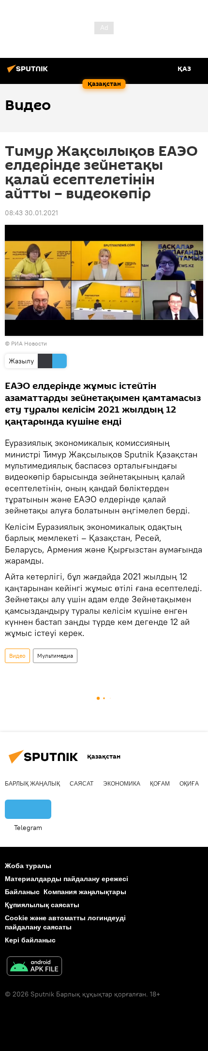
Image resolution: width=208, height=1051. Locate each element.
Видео (17, 655)
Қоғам (160, 783)
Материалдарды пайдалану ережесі (66, 879)
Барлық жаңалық (32, 783)
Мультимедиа (55, 655)
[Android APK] (34, 967)
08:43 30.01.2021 (31, 212)
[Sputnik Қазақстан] (29, 72)
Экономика (121, 783)
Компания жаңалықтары (85, 892)
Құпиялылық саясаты (42, 905)
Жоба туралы (28, 866)
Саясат (81, 783)
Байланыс (22, 892)
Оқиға (189, 783)
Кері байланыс (30, 940)
